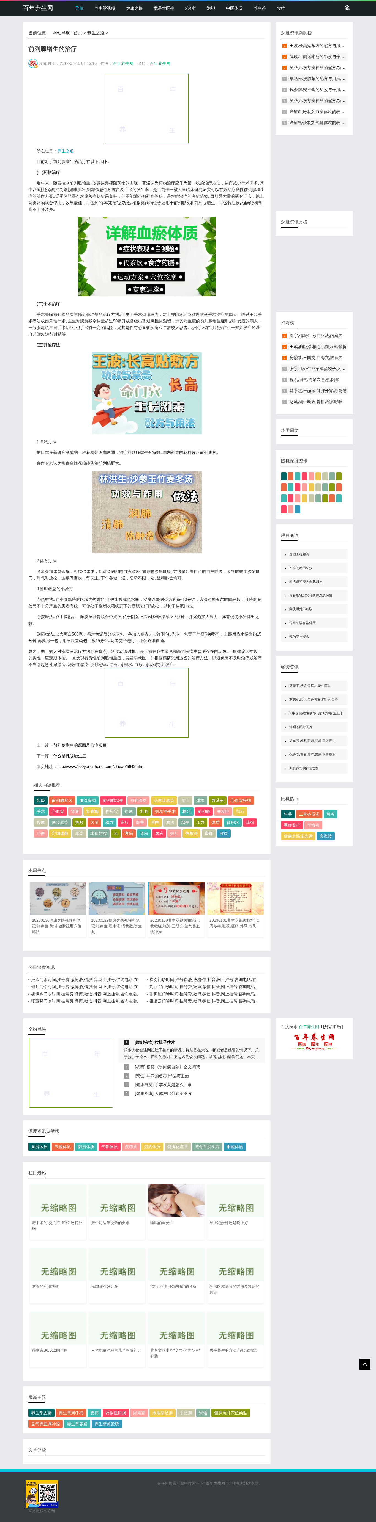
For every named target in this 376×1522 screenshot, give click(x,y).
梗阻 (186, 811)
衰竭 (129, 833)
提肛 (174, 833)
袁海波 (326, 836)
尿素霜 (139, 1412)
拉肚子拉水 (165, 1042)
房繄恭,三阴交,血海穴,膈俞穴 (316, 357)
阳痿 (41, 800)
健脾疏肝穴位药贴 (230, 1412)
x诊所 (190, 8)
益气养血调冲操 (45, 1423)
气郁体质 (109, 1146)
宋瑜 (203, 1412)
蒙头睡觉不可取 (300, 609)
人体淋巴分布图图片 (173, 1093)
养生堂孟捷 (41, 1412)
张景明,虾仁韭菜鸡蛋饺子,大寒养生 (322, 368)
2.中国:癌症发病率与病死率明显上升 (315, 713)
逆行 (125, 822)
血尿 (129, 811)
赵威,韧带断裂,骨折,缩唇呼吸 (316, 401)
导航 (79, 8)
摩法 (170, 822)
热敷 (79, 822)
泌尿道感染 (164, 800)
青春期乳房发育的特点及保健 (310, 595)
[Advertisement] (146, 108)
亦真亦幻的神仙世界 (304, 768)
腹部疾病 (144, 1042)
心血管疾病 (241, 800)
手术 (41, 811)
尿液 (159, 833)
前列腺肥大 (62, 800)
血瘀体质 (39, 1146)
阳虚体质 (235, 1146)
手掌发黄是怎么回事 (173, 1084)
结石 (240, 811)
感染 (79, 833)
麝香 (140, 822)
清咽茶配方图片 (300, 727)
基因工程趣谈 (299, 554)
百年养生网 (38, 8)
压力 (200, 822)
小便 (41, 833)
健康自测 (144, 1084)
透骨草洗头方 (207, 1146)
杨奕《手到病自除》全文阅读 (173, 1067)
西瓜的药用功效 (300, 568)
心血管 (58, 811)
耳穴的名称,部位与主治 (167, 1075)
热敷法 (191, 833)
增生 (185, 822)
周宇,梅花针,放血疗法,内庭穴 (316, 335)
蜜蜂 (209, 833)
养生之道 (96, 33)
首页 (77, 33)
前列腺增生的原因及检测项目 (80, 745)
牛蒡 (288, 814)
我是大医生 (164, 8)
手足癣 (186, 1412)
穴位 (140, 1075)
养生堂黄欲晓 (106, 1423)
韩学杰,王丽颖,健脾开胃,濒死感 (318, 390)
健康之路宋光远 (298, 836)
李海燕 (313, 825)
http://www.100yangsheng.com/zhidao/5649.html (100, 766)
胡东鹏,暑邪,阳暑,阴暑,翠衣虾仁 (312, 741)
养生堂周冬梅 (71, 1412)
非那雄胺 (98, 833)
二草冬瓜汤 (309, 814)
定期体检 (60, 833)
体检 (200, 800)
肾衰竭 (92, 811)
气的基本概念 (299, 637)
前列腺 (204, 811)
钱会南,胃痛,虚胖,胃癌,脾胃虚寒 (312, 754)
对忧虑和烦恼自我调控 (305, 582)
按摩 (41, 822)
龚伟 (94, 1412)
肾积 (144, 833)
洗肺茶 (131, 1146)
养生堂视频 (104, 8)
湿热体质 (152, 1146)
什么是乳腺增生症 (69, 755)
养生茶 (260, 8)
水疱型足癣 (162, 1412)
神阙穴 (111, 811)
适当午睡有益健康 (302, 623)
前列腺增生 (113, 800)
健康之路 (134, 8)
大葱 (94, 822)
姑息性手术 (165, 811)
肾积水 (233, 822)
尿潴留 (217, 800)
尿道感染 (60, 822)
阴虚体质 (86, 1146)
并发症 (223, 811)
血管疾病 (87, 800)
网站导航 (61, 33)
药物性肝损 (115, 1412)
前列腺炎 (138, 800)
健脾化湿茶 (177, 1146)
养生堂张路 (77, 1423)
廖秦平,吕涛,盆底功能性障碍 (310, 686)
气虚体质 (63, 1146)
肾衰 (75, 811)
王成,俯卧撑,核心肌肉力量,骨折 (318, 346)
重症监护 (292, 825)
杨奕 (140, 1067)
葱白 (155, 822)
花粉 (250, 822)
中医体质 (234, 8)
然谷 (330, 814)
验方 (109, 822)
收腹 (224, 833)
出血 (144, 811)
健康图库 (144, 1093)
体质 (215, 822)
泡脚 (211, 8)
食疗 (281, 8)
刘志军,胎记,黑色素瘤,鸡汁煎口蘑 (313, 699)
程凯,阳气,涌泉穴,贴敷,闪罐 (314, 379)
